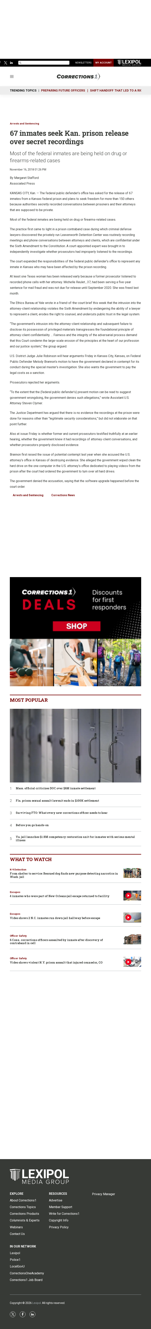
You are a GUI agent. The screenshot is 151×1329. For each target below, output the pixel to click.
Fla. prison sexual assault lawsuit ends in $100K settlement (57, 800)
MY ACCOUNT (103, 62)
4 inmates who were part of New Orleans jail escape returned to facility (60, 896)
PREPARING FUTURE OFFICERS (63, 90)
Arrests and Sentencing (24, 123)
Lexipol (36, 1303)
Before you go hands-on (32, 825)
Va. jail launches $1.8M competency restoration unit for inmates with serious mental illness (75, 838)
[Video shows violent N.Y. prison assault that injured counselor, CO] (132, 962)
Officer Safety (18, 935)
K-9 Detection (18, 869)
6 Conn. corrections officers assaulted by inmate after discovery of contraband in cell (56, 941)
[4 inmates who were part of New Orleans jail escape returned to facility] (132, 896)
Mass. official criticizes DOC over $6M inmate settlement (56, 788)
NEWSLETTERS (83, 62)
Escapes (15, 892)
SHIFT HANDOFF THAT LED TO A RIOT (117, 90)
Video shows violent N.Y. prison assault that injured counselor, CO (56, 962)
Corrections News (63, 495)
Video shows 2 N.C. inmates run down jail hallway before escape (55, 918)
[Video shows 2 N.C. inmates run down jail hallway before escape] (132, 917)
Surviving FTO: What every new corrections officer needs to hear (62, 813)
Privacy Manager (103, 1194)
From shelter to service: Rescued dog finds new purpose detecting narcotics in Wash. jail (64, 875)
